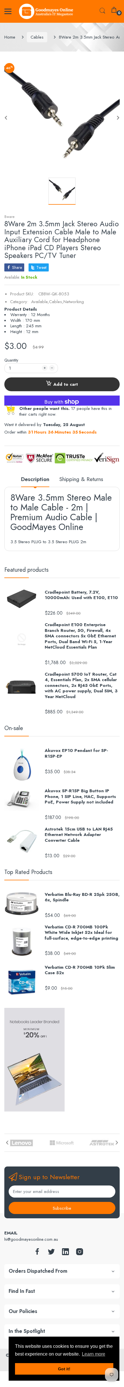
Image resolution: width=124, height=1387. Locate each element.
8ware (9, 216)
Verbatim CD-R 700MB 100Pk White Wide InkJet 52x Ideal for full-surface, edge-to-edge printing (81, 932)
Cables (37, 37)
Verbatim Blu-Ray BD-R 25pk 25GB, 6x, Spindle (82, 897)
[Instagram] (79, 1253)
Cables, (56, 302)
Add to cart (65, 384)
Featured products (26, 570)
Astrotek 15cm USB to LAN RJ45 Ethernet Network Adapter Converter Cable (79, 835)
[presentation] (7, 1142)
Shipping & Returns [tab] (81, 479)
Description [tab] (35, 479)
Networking (73, 302)
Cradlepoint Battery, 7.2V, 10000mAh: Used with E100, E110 (81, 595)
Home (9, 37)
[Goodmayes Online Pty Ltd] (46, 11)
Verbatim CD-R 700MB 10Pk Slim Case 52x (80, 970)
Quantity (11, 360)
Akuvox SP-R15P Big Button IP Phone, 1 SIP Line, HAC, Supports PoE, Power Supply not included (80, 796)
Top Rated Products (28, 872)
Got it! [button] (64, 1369)
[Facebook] (37, 1253)
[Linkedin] (65, 1253)
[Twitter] (51, 1253)
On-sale (13, 728)
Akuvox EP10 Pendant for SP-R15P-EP (76, 753)
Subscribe (62, 1208)
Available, (40, 302)
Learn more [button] (93, 1354)
